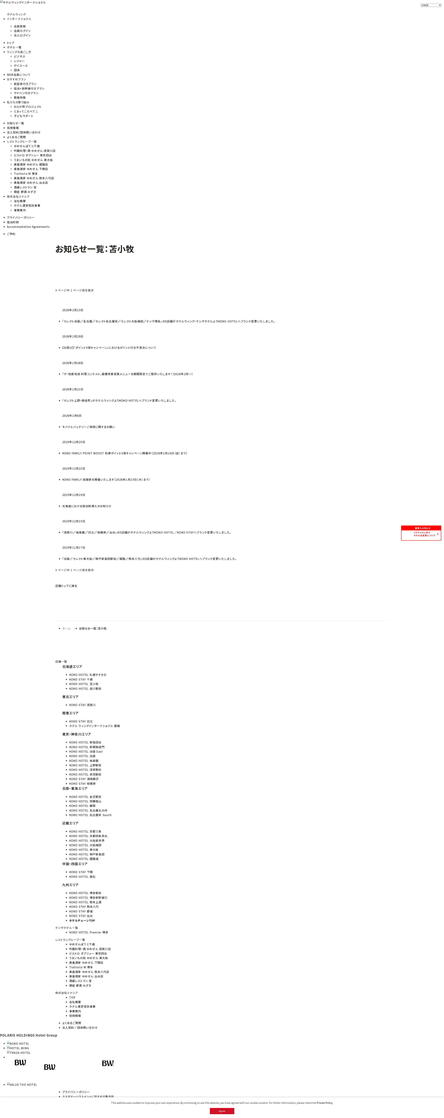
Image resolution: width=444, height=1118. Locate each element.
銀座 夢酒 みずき (25, 192)
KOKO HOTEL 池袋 (82, 756)
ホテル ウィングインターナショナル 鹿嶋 (94, 726)
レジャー (19, 61)
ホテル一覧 (14, 47)
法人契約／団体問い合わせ (80, 1027)
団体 (17, 70)
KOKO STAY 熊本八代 (84, 906)
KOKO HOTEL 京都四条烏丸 (88, 836)
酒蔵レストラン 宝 (25, 187)
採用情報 (13, 128)
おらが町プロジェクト (27, 107)
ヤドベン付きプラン (26, 93)
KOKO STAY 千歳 (81, 679)
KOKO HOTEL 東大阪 (84, 849)
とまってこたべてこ (26, 111)
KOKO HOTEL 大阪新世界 (87, 840)
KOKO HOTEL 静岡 (82, 806)
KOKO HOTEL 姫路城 (84, 859)
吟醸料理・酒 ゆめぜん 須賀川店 (35, 151)
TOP (72, 997)
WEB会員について (19, 74)
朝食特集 (20, 97)
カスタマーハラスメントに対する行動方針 (88, 1096)
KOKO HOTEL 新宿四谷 (85, 742)
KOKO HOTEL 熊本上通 (85, 902)
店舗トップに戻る (66, 586)
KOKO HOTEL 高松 (82, 876)
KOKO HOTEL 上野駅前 (85, 765)
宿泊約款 (13, 222)
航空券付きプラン (25, 84)
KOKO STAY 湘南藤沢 (84, 779)
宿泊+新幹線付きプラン (29, 88)
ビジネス (19, 56)
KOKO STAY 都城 (81, 911)
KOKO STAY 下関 (81, 872)
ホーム (66, 628)
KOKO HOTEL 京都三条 (85, 831)
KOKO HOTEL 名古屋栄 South (90, 815)
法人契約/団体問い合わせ (24, 132)
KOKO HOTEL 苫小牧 (84, 684)
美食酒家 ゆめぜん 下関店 (31, 169)
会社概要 (20, 201)
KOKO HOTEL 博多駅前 (85, 893)
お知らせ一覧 (15, 123)
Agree (222, 1111)
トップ (11, 43)
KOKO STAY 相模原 (82, 783)
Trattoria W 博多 (26, 173)
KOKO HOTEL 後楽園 (84, 761)
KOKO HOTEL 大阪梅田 (85, 845)
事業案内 (20, 210)
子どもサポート (23, 116)
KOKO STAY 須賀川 (82, 705)
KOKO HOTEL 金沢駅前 (85, 797)
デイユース (21, 65)
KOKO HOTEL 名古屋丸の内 (88, 810)
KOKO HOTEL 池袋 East (86, 751)
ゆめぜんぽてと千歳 (27, 146)
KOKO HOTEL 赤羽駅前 (85, 774)
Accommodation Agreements (28, 226)
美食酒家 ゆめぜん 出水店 (31, 182)
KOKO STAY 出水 (81, 916)
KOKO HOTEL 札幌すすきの (87, 675)
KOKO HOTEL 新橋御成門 (87, 747)
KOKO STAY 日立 (81, 721)
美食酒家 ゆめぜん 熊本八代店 (34, 178)
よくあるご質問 (16, 137)
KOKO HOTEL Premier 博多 (88, 932)
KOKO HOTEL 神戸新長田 (87, 854)
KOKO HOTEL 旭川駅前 (85, 688)
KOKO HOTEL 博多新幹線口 (88, 897)
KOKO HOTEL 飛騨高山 (85, 801)
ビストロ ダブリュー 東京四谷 (33, 155)
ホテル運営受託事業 (27, 205)
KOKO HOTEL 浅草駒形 (85, 770)
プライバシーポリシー (21, 217)
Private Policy (324, 1102)
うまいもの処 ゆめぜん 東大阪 (33, 160)
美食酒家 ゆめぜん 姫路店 (31, 164)
